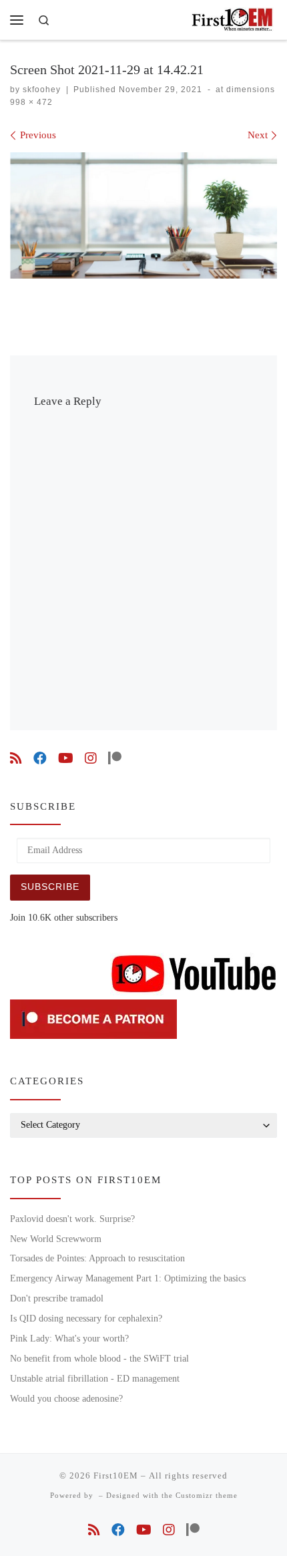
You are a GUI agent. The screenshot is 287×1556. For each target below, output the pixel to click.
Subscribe (50, 887)
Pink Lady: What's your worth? (69, 1339)
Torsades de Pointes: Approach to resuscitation (97, 1258)
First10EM (115, 1475)
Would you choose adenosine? (66, 1399)
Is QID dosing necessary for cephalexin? (86, 1318)
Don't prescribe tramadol (56, 1298)
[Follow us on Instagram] (91, 759)
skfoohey (42, 89)
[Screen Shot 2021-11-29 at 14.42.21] (143, 215)
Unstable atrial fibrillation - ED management (95, 1379)
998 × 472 (31, 102)
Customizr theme (207, 1495)
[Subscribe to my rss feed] (16, 759)
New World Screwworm (55, 1239)
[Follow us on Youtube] (65, 759)
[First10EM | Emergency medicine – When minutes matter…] (234, 18)
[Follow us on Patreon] (114, 759)
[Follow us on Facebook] (40, 759)
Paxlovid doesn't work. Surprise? (72, 1219)
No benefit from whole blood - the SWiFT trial (99, 1359)
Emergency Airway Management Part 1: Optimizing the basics (128, 1278)
